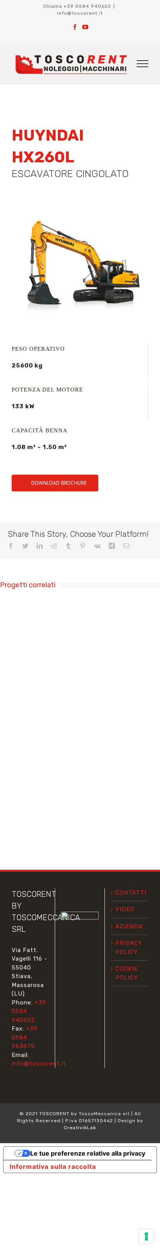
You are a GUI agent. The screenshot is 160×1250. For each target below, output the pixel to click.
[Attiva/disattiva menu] (142, 63)
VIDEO (124, 909)
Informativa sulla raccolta (53, 1166)
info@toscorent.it (80, 13)
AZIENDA (129, 926)
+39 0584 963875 (25, 1037)
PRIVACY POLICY (128, 948)
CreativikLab (80, 1127)
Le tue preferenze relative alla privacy (87, 1153)
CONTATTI (129, 892)
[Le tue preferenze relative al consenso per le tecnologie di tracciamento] (146, 1236)
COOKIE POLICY (126, 973)
